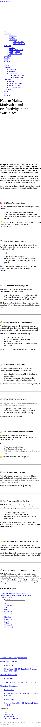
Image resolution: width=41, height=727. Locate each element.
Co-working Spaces (15, 54)
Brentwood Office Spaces (9, 661)
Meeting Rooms (14, 52)
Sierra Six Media (8, 724)
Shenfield (12, 38)
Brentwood (13, 36)
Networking (8, 613)
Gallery (7, 58)
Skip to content (5, 1)
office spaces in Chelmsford (16, 582)
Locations (7, 34)
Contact (7, 62)
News (6, 60)
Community (8, 611)
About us (7, 56)
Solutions (7, 46)
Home (6, 32)
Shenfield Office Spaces (8, 675)
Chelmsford (13, 40)
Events (6, 607)
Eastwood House (19, 44)
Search (2, 599)
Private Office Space (16, 50)
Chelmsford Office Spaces (9, 686)
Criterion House (18, 42)
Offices (6, 609)
